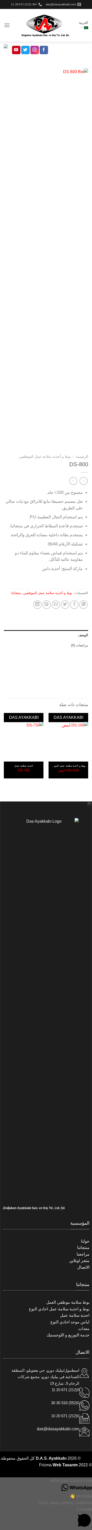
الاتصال (83, 1267)
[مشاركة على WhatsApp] (83, 604)
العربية (83, 23)
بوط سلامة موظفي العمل (67, 1302)
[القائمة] (7, 25)
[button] (46, 1480)
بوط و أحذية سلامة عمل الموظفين (45, 457)
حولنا (85, 1241)
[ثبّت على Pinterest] (46, 604)
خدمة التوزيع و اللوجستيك (68, 1335)
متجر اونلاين (79, 1260)
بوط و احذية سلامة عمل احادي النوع (59, 1309)
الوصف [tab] (83, 635)
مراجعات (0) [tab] (79, 645)
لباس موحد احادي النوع (69, 1322)
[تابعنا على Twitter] (25, 50)
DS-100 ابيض (68, 770)
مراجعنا (83, 1254)
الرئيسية (82, 457)
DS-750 (24, 770)
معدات (83, 1328)
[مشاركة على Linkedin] (37, 604)
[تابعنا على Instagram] (34, 50)
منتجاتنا (16, 593)
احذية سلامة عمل (74, 1315)
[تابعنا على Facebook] (44, 50)
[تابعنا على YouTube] (16, 50)
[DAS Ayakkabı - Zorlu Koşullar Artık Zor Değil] (44, 25)
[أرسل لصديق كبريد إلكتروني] (56, 604)
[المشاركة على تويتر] (65, 604)
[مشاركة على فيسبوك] (74, 604)
